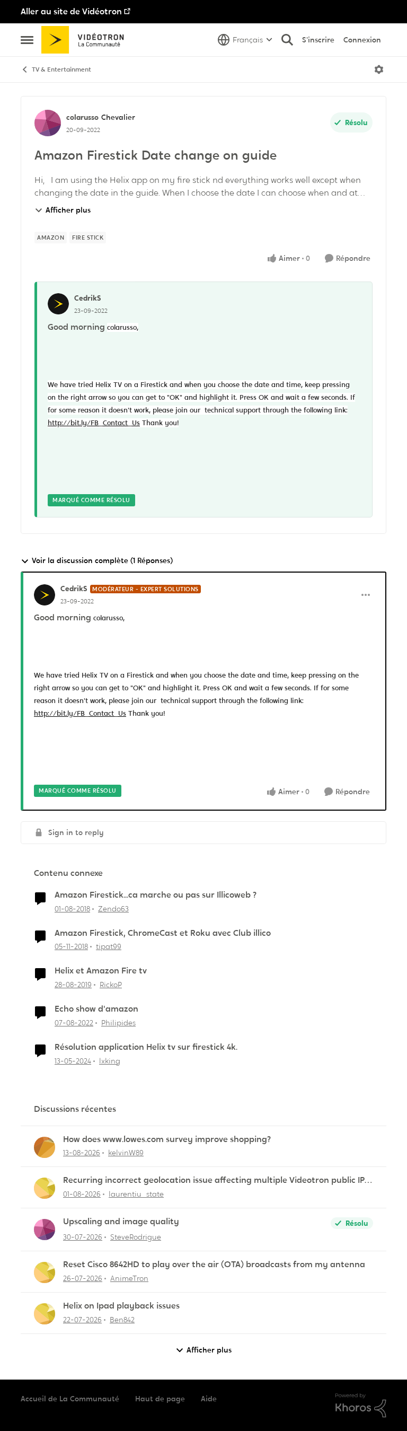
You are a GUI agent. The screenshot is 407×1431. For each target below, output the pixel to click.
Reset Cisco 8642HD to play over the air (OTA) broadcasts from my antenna (214, 1264)
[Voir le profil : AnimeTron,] (44, 1272)
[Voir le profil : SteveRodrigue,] (44, 1229)
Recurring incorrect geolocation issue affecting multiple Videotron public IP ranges (214, 1180)
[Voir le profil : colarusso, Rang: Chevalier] (47, 123)
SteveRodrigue (135, 1237)
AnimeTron (129, 1278)
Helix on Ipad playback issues (121, 1306)
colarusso (82, 117)
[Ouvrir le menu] (378, 69)
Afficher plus (68, 210)
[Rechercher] (287, 39)
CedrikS (87, 298)
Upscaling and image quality (121, 1221)
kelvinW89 (126, 1152)
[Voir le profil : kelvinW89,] (44, 1147)
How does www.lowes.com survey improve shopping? (167, 1139)
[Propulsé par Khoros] (360, 1405)
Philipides (118, 1023)
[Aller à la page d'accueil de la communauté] (86, 40)
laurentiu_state (136, 1194)
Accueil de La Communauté (70, 1398)
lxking (109, 1061)
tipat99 (108, 946)
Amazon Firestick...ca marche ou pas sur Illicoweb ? (155, 895)
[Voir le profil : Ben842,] (44, 1313)
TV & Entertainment (61, 69)
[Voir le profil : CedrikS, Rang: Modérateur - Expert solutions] (44, 594)
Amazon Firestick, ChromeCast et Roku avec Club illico (163, 933)
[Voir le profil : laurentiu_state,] (44, 1188)
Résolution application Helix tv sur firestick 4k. (146, 1047)
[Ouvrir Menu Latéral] (27, 40)
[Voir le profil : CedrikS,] (58, 303)
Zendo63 (113, 909)
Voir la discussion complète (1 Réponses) (102, 560)
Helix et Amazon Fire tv (101, 970)
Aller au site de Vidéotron (71, 11)
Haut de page (160, 1398)
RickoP (111, 984)
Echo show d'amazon (96, 1009)
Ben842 (122, 1319)
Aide (209, 1398)
